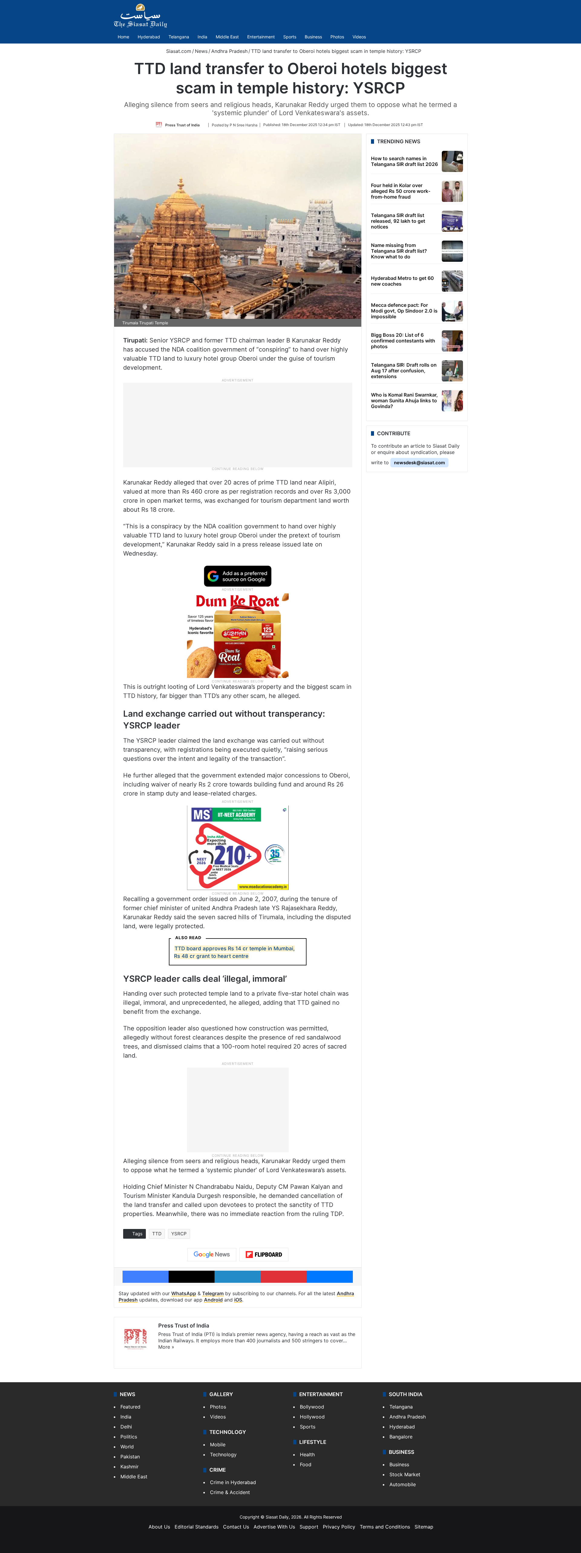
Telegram (213, 1293)
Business (313, 36)
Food (305, 1464)
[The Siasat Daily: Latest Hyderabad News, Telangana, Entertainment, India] (140, 16)
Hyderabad (149, 36)
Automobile (402, 1484)
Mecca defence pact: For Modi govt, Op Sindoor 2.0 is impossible (404, 310)
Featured (130, 1407)
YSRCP (179, 1234)
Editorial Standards (196, 1527)
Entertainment (261, 36)
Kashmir (129, 1467)
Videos (359, 36)
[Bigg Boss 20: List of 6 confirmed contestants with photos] (452, 341)
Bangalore (400, 1437)
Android (213, 1300)
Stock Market (404, 1474)
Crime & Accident (230, 1492)
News (201, 51)
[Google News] (211, 1254)
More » (166, 1347)
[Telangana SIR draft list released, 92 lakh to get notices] (452, 221)
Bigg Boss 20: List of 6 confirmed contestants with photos (403, 340)
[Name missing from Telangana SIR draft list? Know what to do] (452, 251)
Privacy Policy (339, 1527)
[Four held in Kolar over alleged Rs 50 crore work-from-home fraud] (452, 191)
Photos (337, 36)
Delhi (126, 1427)
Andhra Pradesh (229, 51)
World (127, 1447)
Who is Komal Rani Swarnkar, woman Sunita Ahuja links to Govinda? (404, 400)
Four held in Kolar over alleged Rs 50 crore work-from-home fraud (400, 191)
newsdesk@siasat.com (419, 462)
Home (123, 36)
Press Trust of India (182, 124)
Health (307, 1454)
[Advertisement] (238, 424)
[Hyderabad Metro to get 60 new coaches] (452, 281)
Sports (289, 36)
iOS (238, 1300)
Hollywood (312, 1417)
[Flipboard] (263, 1255)
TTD (157, 1234)
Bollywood (312, 1407)
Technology (223, 1454)
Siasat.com (178, 51)
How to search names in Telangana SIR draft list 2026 (404, 161)
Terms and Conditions (385, 1527)
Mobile (217, 1444)
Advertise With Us (274, 1527)
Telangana (179, 36)
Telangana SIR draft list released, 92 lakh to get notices (398, 221)
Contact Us (236, 1527)
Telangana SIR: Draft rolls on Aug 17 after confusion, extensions (404, 370)
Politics (128, 1437)
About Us (159, 1527)
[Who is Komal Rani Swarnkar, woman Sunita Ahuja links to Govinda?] (452, 400)
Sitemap (424, 1527)
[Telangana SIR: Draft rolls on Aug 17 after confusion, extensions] (452, 370)
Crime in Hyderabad (233, 1482)
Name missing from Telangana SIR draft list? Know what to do (399, 251)
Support (309, 1527)
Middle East (227, 36)
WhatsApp (183, 1293)
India (202, 36)
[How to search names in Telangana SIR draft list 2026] (452, 161)
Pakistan (130, 1457)
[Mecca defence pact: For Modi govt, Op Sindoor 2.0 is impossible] (452, 311)
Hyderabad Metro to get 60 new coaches (402, 281)
